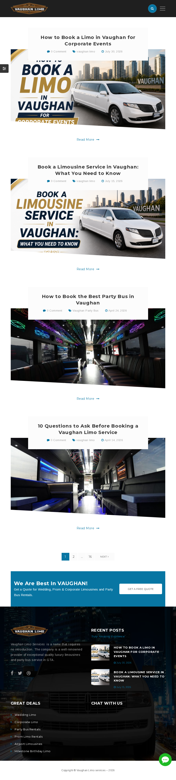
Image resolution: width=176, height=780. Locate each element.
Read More (86, 140)
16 (90, 557)
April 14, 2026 (114, 440)
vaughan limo (86, 51)
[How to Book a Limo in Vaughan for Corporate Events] (88, 89)
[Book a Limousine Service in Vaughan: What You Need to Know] (88, 219)
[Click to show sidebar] (4, 68)
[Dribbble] (29, 673)
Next (104, 556)
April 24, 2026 (117, 310)
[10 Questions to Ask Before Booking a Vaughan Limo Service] (88, 478)
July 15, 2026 (114, 181)
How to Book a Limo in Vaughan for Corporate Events (136, 652)
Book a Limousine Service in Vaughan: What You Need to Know (139, 676)
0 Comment (58, 51)
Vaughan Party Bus (86, 310)
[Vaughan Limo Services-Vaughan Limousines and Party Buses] (29, 8)
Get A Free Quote (141, 589)
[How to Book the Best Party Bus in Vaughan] (88, 348)
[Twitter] (20, 673)
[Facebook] (12, 673)
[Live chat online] (165, 759)
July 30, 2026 (114, 51)
